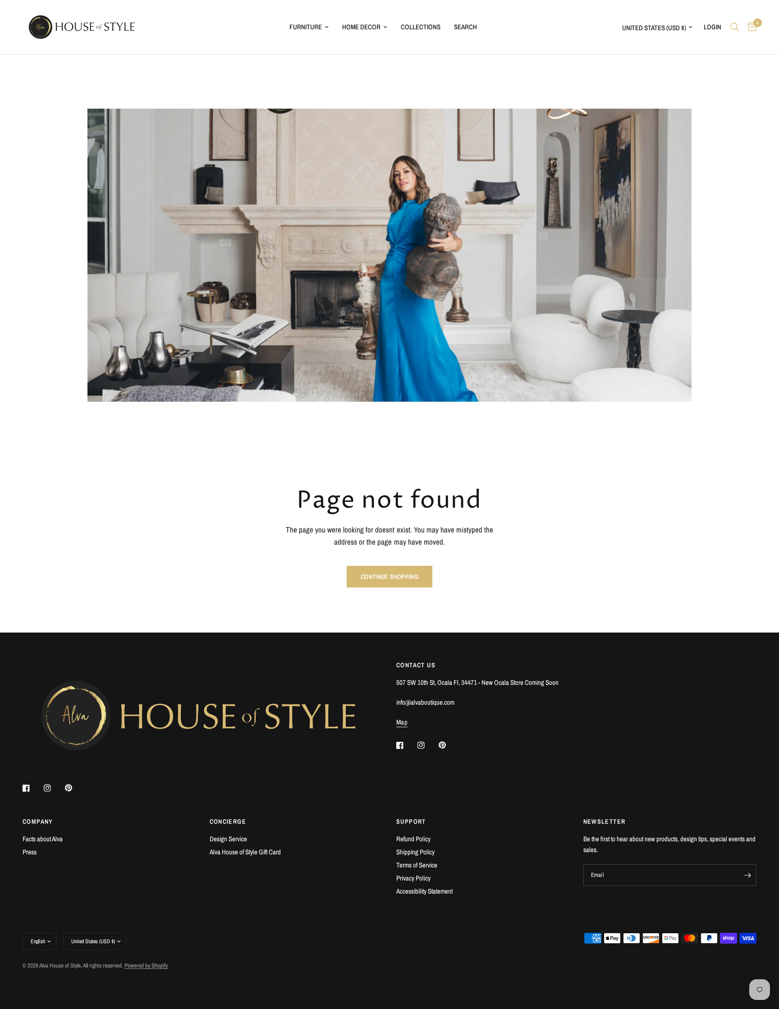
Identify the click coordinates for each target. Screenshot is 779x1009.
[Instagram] (54, 788)
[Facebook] (32, 788)
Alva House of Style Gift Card (245, 852)
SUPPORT (411, 821)
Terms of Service (416, 865)
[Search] (734, 27)
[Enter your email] (747, 875)
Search (465, 27)
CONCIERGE (228, 821)
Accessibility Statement (424, 891)
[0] (749, 27)
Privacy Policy (413, 878)
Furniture (305, 27)
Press (30, 852)
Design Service (228, 839)
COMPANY (38, 821)
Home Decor (361, 27)
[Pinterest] (75, 788)
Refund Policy (413, 839)
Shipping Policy (415, 852)
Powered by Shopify (146, 965)
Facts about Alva (43, 839)
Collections (420, 27)
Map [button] (402, 722)
